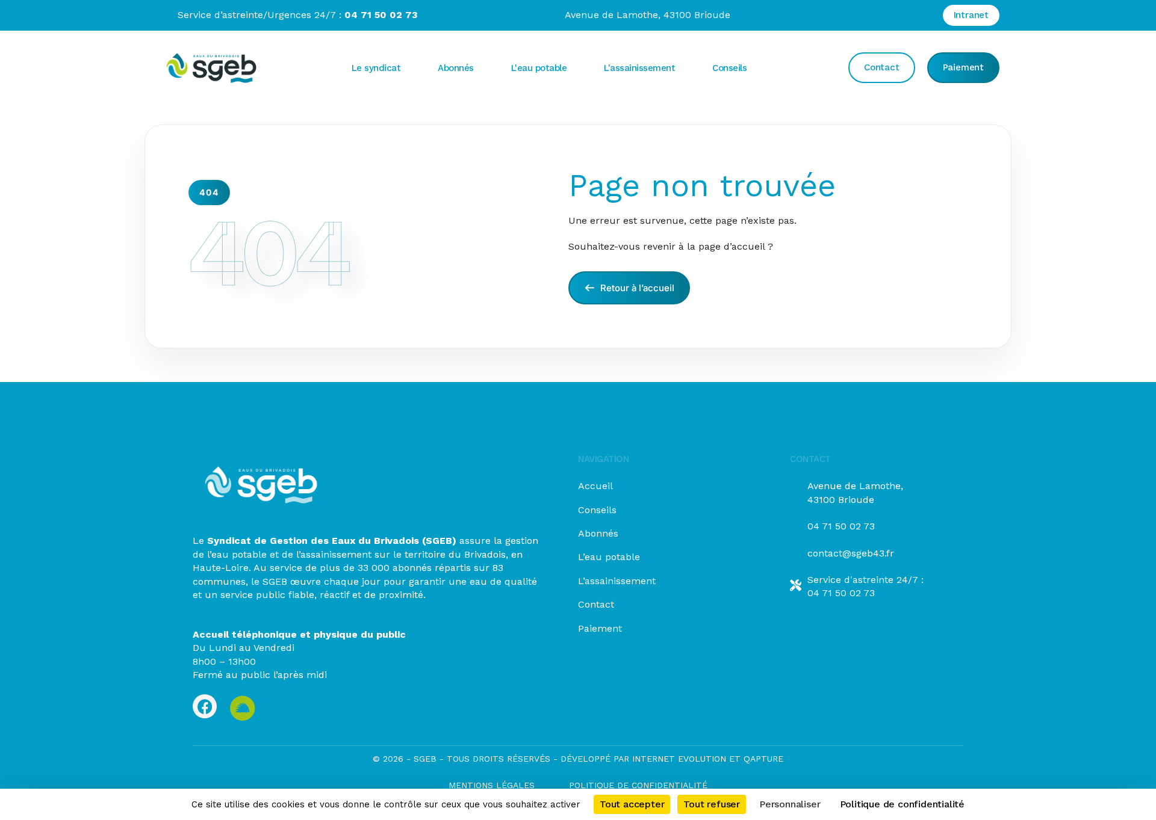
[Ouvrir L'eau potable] (576, 68)
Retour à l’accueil (636, 288)
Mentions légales (492, 785)
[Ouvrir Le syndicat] (410, 68)
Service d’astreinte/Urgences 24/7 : (298, 14)
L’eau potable (609, 557)
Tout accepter (632, 804)
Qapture (763, 758)
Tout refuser (711, 804)
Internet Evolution (677, 758)
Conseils (597, 510)
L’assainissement (617, 581)
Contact (596, 604)
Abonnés (598, 533)
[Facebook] (205, 706)
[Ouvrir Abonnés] (484, 68)
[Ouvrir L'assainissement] (685, 68)
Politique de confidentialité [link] (902, 804)
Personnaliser (789, 804)
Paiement (600, 628)
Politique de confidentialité (638, 785)
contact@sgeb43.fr (850, 553)
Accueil (595, 486)
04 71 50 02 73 (841, 526)
